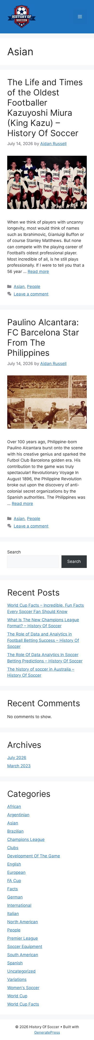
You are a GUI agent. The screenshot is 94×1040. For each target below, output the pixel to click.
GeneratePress (47, 1032)
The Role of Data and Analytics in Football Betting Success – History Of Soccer (43, 640)
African (14, 806)
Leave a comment (31, 294)
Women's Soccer (23, 987)
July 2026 (16, 757)
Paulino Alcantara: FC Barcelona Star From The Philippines (43, 337)
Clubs (12, 847)
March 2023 (19, 765)
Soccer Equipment (24, 946)
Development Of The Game (33, 856)
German (15, 897)
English (14, 864)
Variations (17, 979)
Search (14, 552)
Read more (38, 271)
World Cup (17, 995)
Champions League (26, 839)
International (19, 905)
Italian (13, 913)
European (16, 872)
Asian (19, 286)
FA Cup (14, 880)
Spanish (15, 963)
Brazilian (15, 831)
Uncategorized (21, 971)
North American (22, 921)
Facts (12, 888)
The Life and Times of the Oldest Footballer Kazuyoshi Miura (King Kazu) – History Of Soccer (45, 107)
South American (22, 954)
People (33, 286)
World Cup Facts (23, 1004)
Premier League (22, 938)
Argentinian (18, 814)
